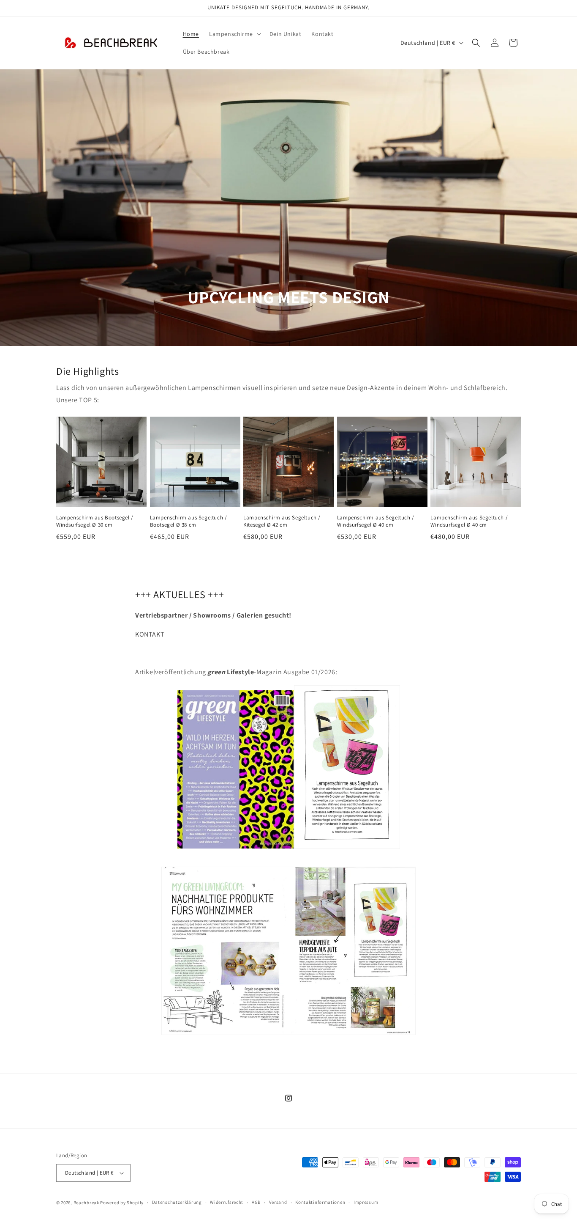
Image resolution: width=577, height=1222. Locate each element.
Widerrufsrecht (226, 1202)
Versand (278, 1202)
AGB (256, 1202)
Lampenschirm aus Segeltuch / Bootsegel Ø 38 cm (188, 521)
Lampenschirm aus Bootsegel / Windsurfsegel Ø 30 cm (94, 521)
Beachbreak (86, 1203)
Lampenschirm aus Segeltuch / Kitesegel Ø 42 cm (282, 521)
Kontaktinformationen (320, 1202)
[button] (234, 34)
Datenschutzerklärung (177, 1202)
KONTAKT (149, 634)
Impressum (366, 1202)
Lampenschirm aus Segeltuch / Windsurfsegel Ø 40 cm (375, 521)
